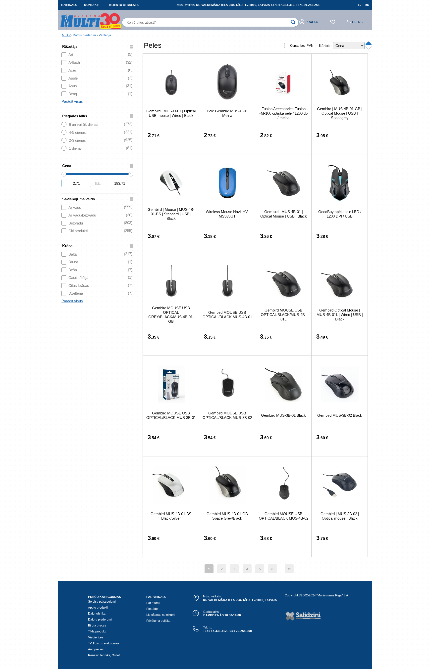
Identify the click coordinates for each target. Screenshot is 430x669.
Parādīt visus (72, 101)
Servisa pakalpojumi (102, 601)
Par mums (153, 603)
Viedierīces (95, 637)
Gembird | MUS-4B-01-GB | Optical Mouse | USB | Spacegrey (339, 113)
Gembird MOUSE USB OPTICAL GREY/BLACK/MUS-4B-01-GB (171, 314)
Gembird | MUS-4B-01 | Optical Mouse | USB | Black (283, 214)
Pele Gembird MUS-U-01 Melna (227, 113)
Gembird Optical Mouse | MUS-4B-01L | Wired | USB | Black (340, 314)
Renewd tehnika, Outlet (104, 655)
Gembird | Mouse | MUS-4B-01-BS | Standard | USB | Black (171, 214)
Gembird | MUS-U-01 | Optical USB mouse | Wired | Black (171, 113)
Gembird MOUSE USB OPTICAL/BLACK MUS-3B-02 (227, 415)
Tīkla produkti (97, 631)
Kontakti (91, 5)
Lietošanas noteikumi (160, 615)
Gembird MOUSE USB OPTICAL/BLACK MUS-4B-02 (283, 516)
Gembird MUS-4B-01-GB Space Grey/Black (227, 516)
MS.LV (66, 35)
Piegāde (152, 609)
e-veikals (69, 5)
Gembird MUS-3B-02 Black (339, 415)
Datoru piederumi (85, 35)
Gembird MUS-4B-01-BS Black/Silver (171, 516)
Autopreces (96, 649)
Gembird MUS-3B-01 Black (283, 415)
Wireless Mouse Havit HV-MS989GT (227, 214)
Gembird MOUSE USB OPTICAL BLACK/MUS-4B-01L (283, 314)
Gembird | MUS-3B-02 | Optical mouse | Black (340, 516)
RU (367, 5)
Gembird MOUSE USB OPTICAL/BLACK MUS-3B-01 (171, 415)
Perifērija (105, 35)
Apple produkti (98, 607)
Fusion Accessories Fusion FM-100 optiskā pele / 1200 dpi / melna (283, 113)
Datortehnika (97, 613)
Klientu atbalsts (124, 5)
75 (289, 568)
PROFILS (312, 22)
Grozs (357, 22)
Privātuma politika (158, 621)
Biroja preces (97, 625)
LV (360, 5)
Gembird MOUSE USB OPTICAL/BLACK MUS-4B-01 (227, 314)
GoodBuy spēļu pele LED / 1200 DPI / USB (339, 214)
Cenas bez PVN (301, 45)
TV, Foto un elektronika (103, 643)
